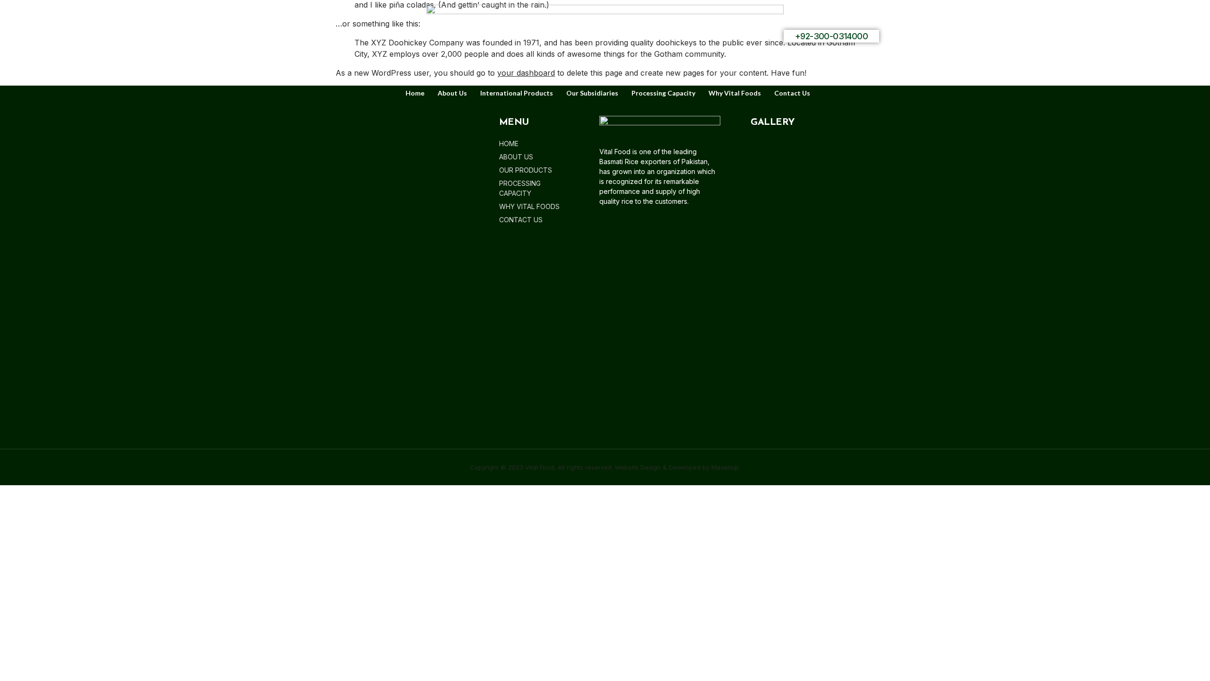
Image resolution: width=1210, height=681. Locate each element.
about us (452, 93)
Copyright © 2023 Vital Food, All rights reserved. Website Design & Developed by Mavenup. (605, 467)
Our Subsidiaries (592, 93)
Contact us (792, 93)
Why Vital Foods (735, 93)
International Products (516, 93)
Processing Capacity (663, 93)
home (415, 93)
